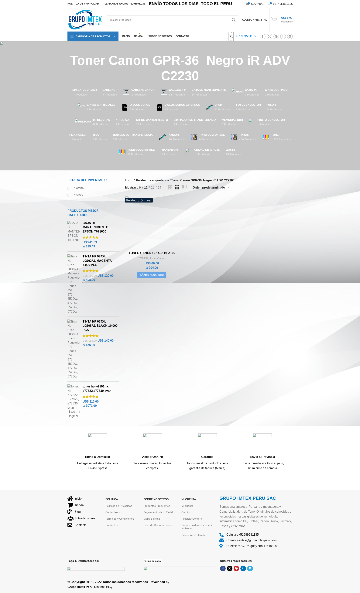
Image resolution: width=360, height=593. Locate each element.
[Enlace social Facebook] (263, 36)
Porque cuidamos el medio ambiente (197, 527)
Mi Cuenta (188, 499)
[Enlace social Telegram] (290, 36)
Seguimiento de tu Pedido (158, 512)
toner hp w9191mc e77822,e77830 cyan (97, 388)
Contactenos (113, 512)
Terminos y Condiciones (119, 518)
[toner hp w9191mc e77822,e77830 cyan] (73, 401)
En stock (77, 195)
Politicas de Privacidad (118, 505)
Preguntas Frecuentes (156, 505)
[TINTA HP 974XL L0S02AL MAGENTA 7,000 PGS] (73, 283)
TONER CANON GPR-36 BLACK (152, 253)
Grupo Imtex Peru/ (80, 586)
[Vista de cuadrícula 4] (184, 187)
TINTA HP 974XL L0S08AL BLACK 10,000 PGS (100, 326)
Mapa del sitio (151, 518)
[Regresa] (62, 68)
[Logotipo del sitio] (85, 19)
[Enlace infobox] (97, 452)
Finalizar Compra (191, 518)
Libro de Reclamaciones (157, 525)
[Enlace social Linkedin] (283, 36)
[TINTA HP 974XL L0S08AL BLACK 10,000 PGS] (73, 349)
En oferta (78, 188)
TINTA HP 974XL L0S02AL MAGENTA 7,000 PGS (97, 260)
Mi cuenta (187, 505)
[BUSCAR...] (233, 19)
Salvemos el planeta (193, 535)
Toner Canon (157, 258)
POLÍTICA (111, 499)
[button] (151, 275)
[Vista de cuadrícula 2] (170, 187)
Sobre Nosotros (156, 499)
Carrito (185, 512)
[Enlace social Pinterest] (276, 36)
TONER (143, 258)
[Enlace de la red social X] (269, 36)
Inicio (128, 180)
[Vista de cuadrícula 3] (177, 187)
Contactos (111, 525)
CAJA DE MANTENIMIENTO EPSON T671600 (95, 227)
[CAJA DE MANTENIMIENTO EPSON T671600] (73, 235)
